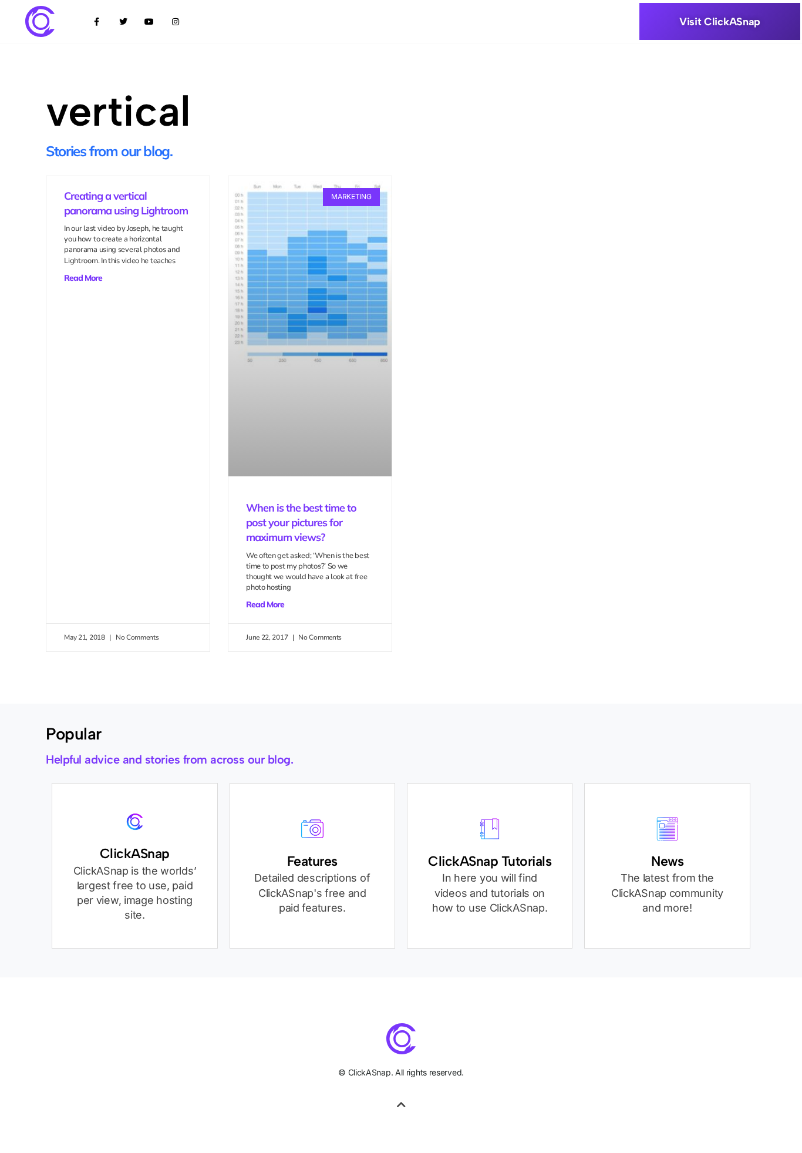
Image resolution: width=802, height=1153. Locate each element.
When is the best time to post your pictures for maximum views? (301, 522)
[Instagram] (176, 21)
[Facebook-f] (96, 21)
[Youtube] (149, 21)
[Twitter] (123, 21)
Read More (83, 278)
